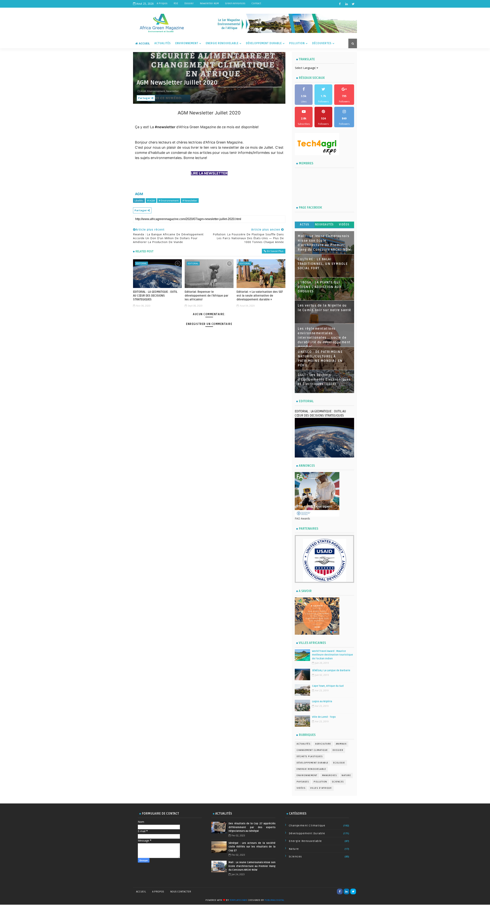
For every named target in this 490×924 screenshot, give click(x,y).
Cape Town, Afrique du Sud (328, 685)
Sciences (338, 781)
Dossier (189, 3)
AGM (139, 194)
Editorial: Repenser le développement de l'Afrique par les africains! (206, 295)
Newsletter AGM (209, 3)
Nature (346, 775)
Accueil (144, 43)
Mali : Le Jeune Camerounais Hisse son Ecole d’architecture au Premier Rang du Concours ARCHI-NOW (252, 866)
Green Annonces (235, 3)
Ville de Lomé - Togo (324, 716)
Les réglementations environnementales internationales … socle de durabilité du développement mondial (324, 338)
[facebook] (340, 4)
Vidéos (344, 224)
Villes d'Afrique (321, 788)
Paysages (303, 781)
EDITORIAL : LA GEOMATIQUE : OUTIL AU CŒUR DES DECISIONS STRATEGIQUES (155, 295)
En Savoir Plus (275, 251)
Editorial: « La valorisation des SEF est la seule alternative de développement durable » (260, 295)
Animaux (341, 743)
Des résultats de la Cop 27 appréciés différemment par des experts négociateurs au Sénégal (252, 827)
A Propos (162, 3)
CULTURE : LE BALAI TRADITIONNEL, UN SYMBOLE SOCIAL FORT (323, 263)
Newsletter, (172, 91)
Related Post (145, 251)
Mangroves (329, 775)
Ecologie (339, 762)
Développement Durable (264, 43)
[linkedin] (346, 4)
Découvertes (322, 43)
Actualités (162, 43)
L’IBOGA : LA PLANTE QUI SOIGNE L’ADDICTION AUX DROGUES (319, 287)
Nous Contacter (180, 891)
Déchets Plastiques (310, 756)
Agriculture (323, 743)
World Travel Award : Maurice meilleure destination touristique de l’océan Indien (332, 655)
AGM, (143, 91)
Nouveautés (324, 224)
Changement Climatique (312, 750)
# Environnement (169, 200)
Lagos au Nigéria (322, 701)
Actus (304, 224)
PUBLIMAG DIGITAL (274, 900)
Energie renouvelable (311, 769)
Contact (256, 3)
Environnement (186, 43)
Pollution (297, 43)
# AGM (151, 200)
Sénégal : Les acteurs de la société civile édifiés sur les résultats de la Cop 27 (252, 847)
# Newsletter (189, 200)
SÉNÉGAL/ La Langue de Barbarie (331, 670)
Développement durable (312, 762)
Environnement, (156, 91)
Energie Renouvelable (222, 43)
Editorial (141, 263)
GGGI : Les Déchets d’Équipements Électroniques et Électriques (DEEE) (324, 379)
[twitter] (353, 4)
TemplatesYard (238, 900)
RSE (176, 3)
